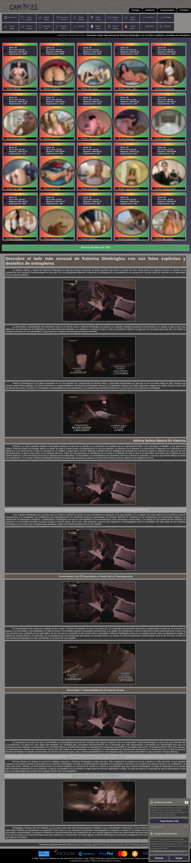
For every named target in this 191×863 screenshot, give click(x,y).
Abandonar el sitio (156, 827)
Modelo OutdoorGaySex (129, 238)
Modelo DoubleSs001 (16, 138)
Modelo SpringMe (14, 188)
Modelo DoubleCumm (165, 89)
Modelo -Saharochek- (90, 138)
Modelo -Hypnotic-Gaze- (129, 188)
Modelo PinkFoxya (52, 89)
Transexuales (167, 10)
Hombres (150, 10)
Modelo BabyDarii (163, 138)
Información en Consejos (79, 844)
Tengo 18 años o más (169, 821)
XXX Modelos (132, 844)
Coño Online (150, 17)
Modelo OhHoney (14, 238)
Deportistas (146, 844)
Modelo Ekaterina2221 (54, 238)
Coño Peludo (167, 17)
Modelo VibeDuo (88, 238)
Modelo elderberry (126, 138)
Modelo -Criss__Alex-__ (128, 89)
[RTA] (185, 826)
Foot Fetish (81, 26)
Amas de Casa (12, 17)
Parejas (136, 10)
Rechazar (159, 858)
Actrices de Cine (76, 35)
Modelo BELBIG (14, 89)
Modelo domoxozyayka (166, 188)
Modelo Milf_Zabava (164, 238)
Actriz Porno (99, 844)
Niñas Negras (150, 26)
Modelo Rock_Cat (52, 188)
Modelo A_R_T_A (51, 138)
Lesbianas (167, 26)
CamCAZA (62, 35)
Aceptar (179, 858)
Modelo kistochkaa (89, 188)
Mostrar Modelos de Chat (95, 247)
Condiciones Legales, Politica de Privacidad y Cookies (95, 861)
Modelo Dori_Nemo (89, 89)
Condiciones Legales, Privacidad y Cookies (169, 851)
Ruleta (185, 10)
